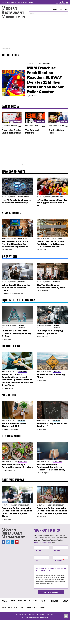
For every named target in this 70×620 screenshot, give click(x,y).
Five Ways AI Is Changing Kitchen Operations (50, 332)
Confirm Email (58, 560)
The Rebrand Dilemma (32, 131)
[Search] (66, 13)
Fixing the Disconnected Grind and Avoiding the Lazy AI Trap (16, 333)
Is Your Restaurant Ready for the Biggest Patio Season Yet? (52, 203)
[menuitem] (4, 2)
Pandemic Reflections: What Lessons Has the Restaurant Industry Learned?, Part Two (52, 511)
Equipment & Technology (22, 327)
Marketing (46, 64)
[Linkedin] (63, 2)
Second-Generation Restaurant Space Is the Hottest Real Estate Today (51, 467)
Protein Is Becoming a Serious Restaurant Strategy (17, 465)
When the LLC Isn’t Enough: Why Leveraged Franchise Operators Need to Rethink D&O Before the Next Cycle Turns (17, 379)
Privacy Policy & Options (42, 542)
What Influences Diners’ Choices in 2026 (14, 424)
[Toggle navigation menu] (66, 616)
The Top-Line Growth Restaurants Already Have (51, 286)
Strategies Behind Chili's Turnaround (11, 131)
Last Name (57, 550)
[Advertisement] (35, 34)
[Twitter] (60, 2)
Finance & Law (22, 371)
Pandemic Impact (23, 505)
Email (36, 560)
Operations (21, 282)
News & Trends (22, 238)
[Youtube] (67, 2)
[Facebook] (57, 2)
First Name (38, 550)
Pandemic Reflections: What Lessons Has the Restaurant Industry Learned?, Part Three (17, 512)
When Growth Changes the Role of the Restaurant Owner (16, 288)
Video (20, 126)
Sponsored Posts (23, 197)
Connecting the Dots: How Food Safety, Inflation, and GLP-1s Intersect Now (50, 244)
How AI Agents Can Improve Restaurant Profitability (16, 201)
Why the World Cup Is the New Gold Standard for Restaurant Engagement (15, 244)
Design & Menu (22, 461)
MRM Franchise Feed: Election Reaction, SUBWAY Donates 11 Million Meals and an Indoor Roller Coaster (45, 80)
